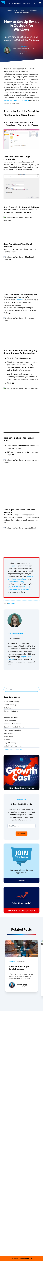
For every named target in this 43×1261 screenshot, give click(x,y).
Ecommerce (8, 736)
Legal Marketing (10, 743)
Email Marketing (10, 705)
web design (13, 566)
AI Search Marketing (11, 702)
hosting (20, 300)
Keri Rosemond (23, 46)
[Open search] (34, 3)
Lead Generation (10, 721)
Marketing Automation (12, 724)
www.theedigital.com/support (16, 100)
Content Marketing (11, 711)
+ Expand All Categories (13, 749)
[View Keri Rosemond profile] (14, 620)
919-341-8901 (14, 587)
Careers (21, 880)
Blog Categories (12, 697)
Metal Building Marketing (13, 746)
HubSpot (7, 714)
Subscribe (21, 834)
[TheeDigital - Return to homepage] (3, 3)
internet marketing (16, 581)
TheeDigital (10, 10)
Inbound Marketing (11, 717)
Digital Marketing (15, 3)
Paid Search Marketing (12, 730)
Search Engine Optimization (14, 727)
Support (24, 51)
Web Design (27, 3)
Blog (17, 10)
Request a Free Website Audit (21, 911)
